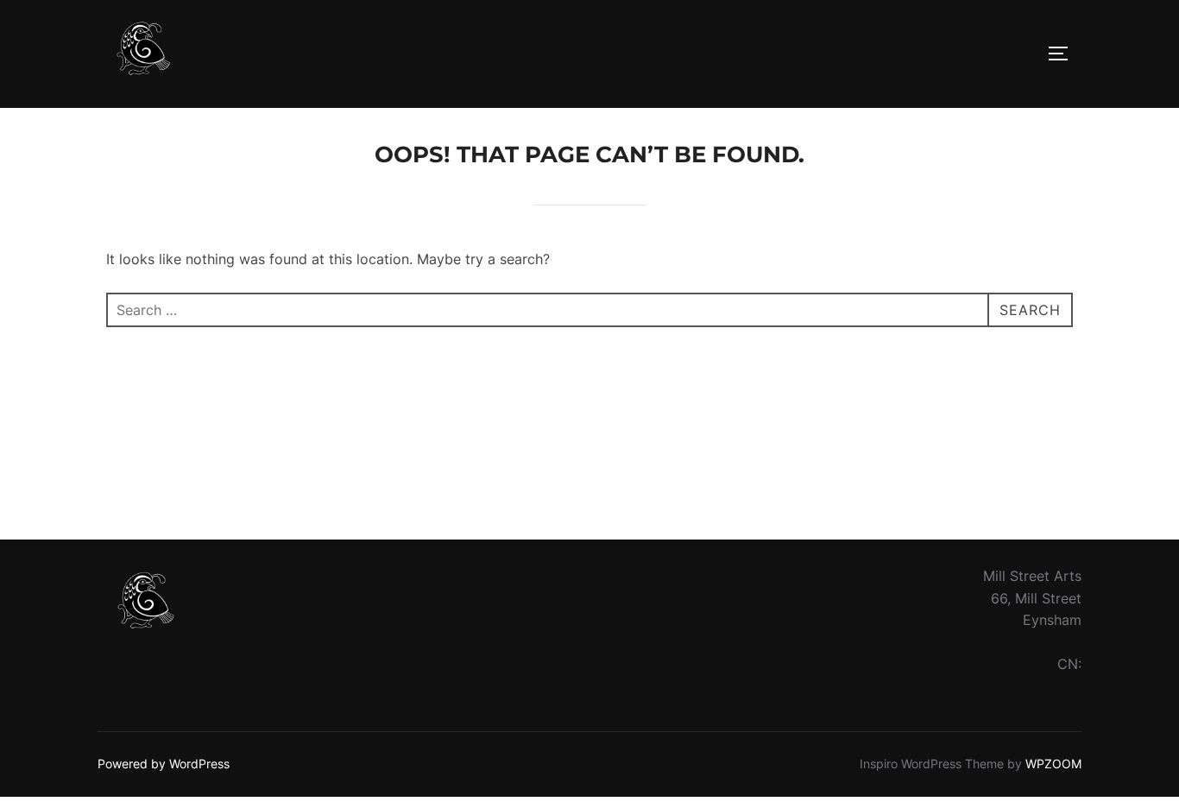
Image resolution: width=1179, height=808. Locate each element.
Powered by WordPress (164, 763)
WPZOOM (1053, 763)
